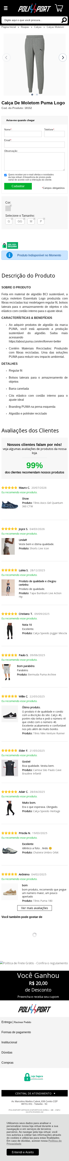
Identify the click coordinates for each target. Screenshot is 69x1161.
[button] (32, 95)
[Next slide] (63, 57)
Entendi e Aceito (23, 1152)
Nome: (8, 129)
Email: (8, 140)
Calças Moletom (55, 27)
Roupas (25, 27)
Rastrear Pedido (22, 1022)
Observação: (11, 151)
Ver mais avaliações (34, 908)
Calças (38, 27)
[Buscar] (64, 20)
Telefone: (49, 129)
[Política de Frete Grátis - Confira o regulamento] (34, 963)
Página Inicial (9, 27)
